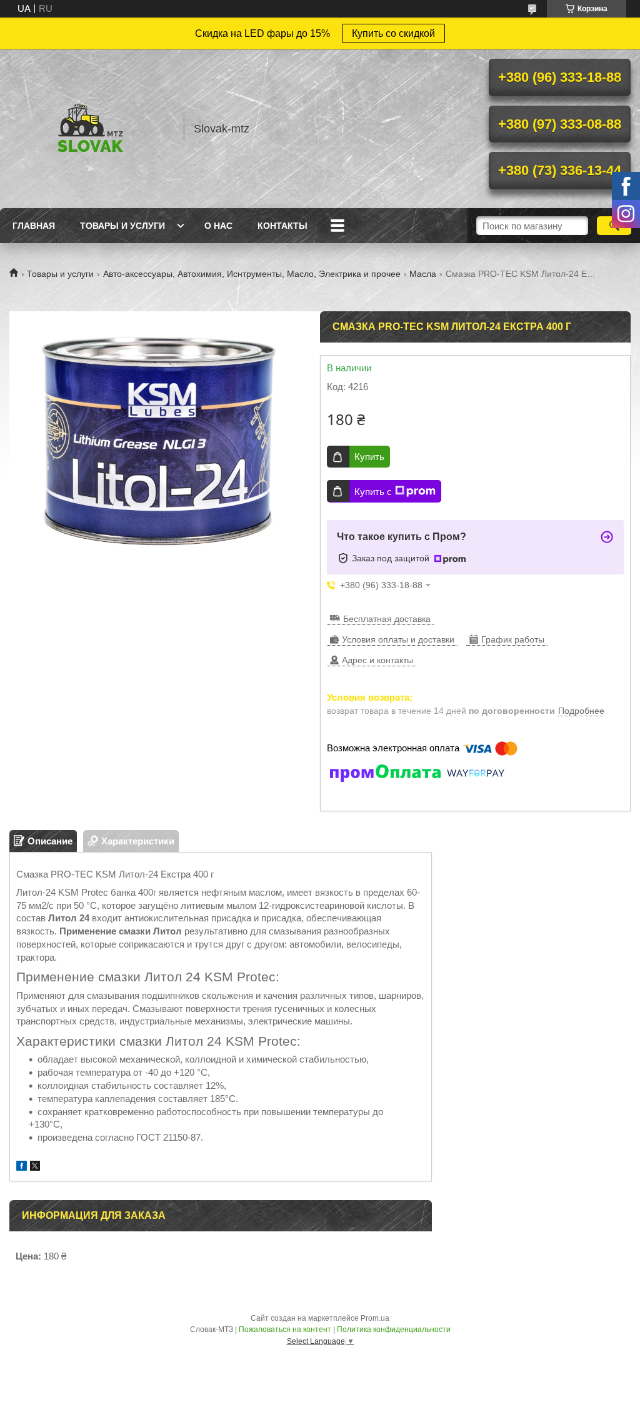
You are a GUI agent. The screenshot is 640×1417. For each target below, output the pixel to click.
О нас (218, 226)
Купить (369, 456)
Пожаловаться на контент (285, 1329)
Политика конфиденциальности (394, 1329)
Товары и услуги (122, 226)
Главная (33, 226)
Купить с (373, 491)
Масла (422, 274)
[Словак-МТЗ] (90, 128)
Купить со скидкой (393, 33)
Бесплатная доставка (387, 619)
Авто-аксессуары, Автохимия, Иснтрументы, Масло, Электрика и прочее (252, 274)
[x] (35, 1167)
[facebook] (21, 1167)
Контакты (283, 226)
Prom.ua (375, 1318)
